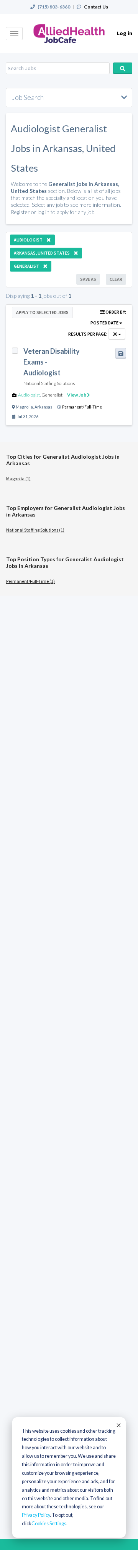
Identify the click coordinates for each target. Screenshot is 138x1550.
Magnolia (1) (18, 478)
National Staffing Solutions (49, 383)
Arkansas (43, 407)
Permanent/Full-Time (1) (30, 581)
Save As (88, 279)
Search (122, 68)
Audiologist (29, 395)
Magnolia (24, 407)
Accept (118, 1425)
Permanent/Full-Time (82, 407)
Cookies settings (48, 1523)
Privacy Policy (36, 1515)
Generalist (51, 395)
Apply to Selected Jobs (42, 312)
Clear (116, 279)
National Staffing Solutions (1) (35, 530)
